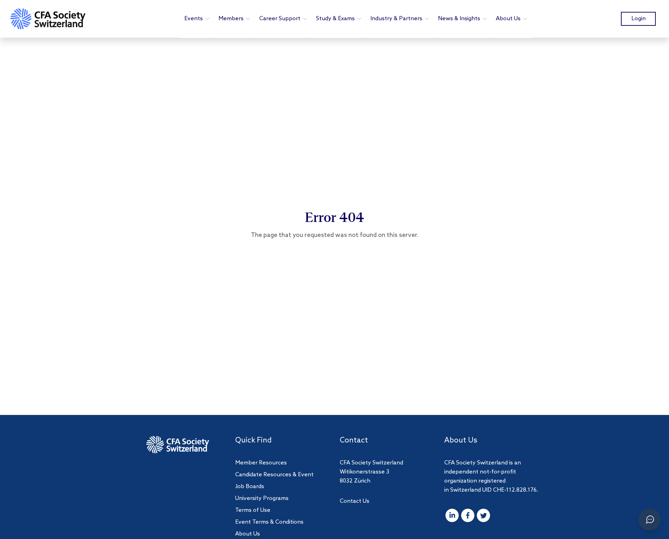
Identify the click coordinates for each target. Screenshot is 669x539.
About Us (508, 18)
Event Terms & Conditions (269, 522)
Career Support (279, 18)
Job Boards (249, 486)
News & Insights (459, 18)
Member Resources (261, 463)
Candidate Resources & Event (274, 474)
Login (638, 18)
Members (231, 18)
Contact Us (354, 501)
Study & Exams (335, 18)
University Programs (262, 498)
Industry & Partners (396, 18)
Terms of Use (252, 510)
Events (193, 18)
